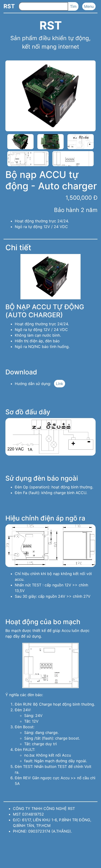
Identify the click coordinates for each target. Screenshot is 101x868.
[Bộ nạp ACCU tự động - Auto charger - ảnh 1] (50, 95)
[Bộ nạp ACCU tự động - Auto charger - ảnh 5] (28, 158)
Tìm (73, 6)
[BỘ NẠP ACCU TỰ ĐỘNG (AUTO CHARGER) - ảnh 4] (50, 437)
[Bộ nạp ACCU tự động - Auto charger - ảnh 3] (50, 141)
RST (9, 6)
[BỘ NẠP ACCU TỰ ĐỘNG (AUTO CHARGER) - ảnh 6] (50, 665)
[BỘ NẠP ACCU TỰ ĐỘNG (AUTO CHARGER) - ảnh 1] (50, 276)
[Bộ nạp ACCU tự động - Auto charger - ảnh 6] (73, 158)
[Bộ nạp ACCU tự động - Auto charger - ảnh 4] (80, 141)
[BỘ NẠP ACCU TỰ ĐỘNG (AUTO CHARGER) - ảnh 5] (50, 545)
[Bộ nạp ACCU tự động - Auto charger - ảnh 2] (20, 141)
